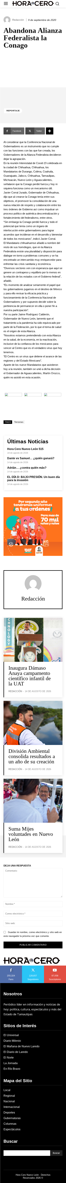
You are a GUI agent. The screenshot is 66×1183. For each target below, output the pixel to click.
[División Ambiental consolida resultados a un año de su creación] (33, 723)
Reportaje (13, 111)
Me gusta (11, 967)
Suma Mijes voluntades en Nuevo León (30, 834)
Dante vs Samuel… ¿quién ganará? (30, 458)
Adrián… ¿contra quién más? (26, 467)
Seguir (33, 967)
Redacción (18, 19)
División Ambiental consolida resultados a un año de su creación (31, 756)
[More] (49, 130)
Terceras (18, 422)
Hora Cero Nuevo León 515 (25, 448)
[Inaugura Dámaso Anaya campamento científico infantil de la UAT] (33, 640)
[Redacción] (8, 19)
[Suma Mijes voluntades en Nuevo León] (33, 801)
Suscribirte (55, 967)
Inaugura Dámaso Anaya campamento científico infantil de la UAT (29, 675)
